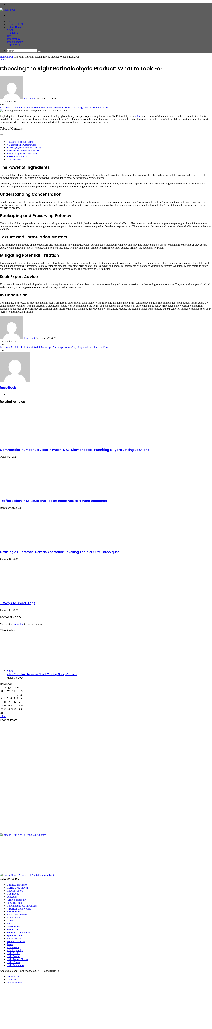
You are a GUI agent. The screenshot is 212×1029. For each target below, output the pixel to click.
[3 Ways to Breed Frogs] (32, 596)
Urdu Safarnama (15, 965)
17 (1, 705)
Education (12, 896)
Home (10, 21)
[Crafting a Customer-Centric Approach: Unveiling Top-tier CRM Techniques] (32, 545)
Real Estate (12, 32)
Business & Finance (17, 884)
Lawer (10, 920)
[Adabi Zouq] (7, 9)
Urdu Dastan (13, 956)
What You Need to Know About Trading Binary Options (42, 674)
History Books (14, 27)
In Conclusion (15, 159)
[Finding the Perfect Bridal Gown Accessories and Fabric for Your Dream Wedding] (32, 794)
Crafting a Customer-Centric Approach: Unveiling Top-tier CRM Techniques (59, 552)
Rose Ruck (29, 98)
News (10, 30)
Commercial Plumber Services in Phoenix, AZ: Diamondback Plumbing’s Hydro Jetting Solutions (74, 450)
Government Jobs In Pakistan (22, 905)
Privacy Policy (14, 982)
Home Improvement (17, 914)
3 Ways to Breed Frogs (17, 603)
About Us (12, 979)
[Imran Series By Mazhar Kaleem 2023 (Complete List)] (32, 831)
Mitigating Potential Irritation (23, 153)
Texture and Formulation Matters (24, 150)
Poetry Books (14, 926)
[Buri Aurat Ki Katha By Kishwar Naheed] (32, 872)
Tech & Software (16, 941)
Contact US (13, 976)
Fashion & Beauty (16, 899)
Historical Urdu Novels (19, 908)
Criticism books (15, 890)
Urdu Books (13, 953)
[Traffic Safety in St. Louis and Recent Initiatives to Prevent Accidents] (32, 493)
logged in (19, 624)
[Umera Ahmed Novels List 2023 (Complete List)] (27, 875)
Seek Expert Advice (18, 156)
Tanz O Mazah (14, 938)
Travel (10, 35)
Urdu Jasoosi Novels (17, 959)
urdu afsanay (13, 38)
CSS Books (13, 893)
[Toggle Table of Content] (2, 136)
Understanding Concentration (22, 144)
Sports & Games (15, 935)
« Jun (3, 716)
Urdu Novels (13, 44)
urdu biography (15, 41)
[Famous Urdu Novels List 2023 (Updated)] (23, 834)
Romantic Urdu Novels (19, 932)
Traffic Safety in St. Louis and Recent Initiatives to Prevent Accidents (53, 501)
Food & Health (14, 902)
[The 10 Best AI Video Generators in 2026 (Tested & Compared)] (32, 757)
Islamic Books (14, 917)
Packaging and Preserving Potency (25, 147)
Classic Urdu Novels (17, 24)
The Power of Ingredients (21, 141)
